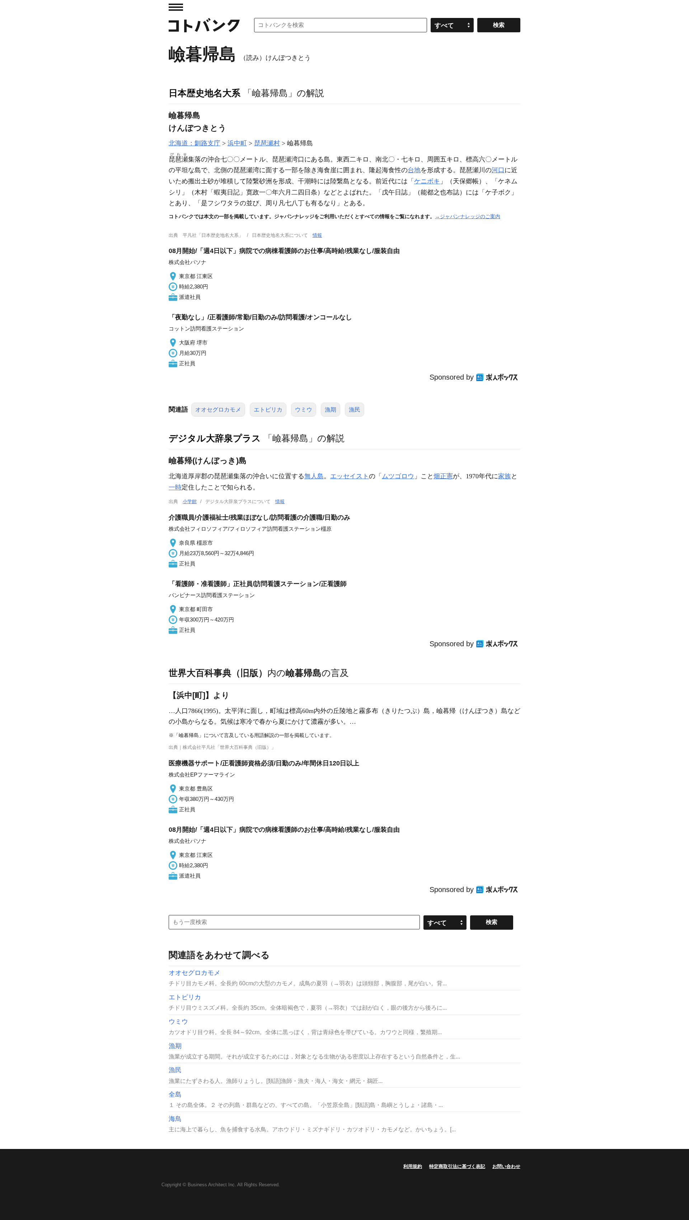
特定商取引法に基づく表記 (457, 1166)
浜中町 (237, 143)
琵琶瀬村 (267, 143)
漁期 (330, 410)
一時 (175, 487)
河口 (498, 170)
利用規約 (412, 1166)
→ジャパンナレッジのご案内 (467, 216)
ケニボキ (427, 181)
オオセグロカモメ (218, 410)
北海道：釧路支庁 (194, 143)
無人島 (314, 476)
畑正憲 (443, 476)
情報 (317, 235)
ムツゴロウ (398, 476)
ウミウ (303, 410)
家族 (504, 476)
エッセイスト (349, 476)
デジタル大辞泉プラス (215, 438)
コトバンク (204, 25)
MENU (176, 7)
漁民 (354, 410)
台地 (414, 170)
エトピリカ (268, 410)
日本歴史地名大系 (204, 93)
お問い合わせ (506, 1166)
